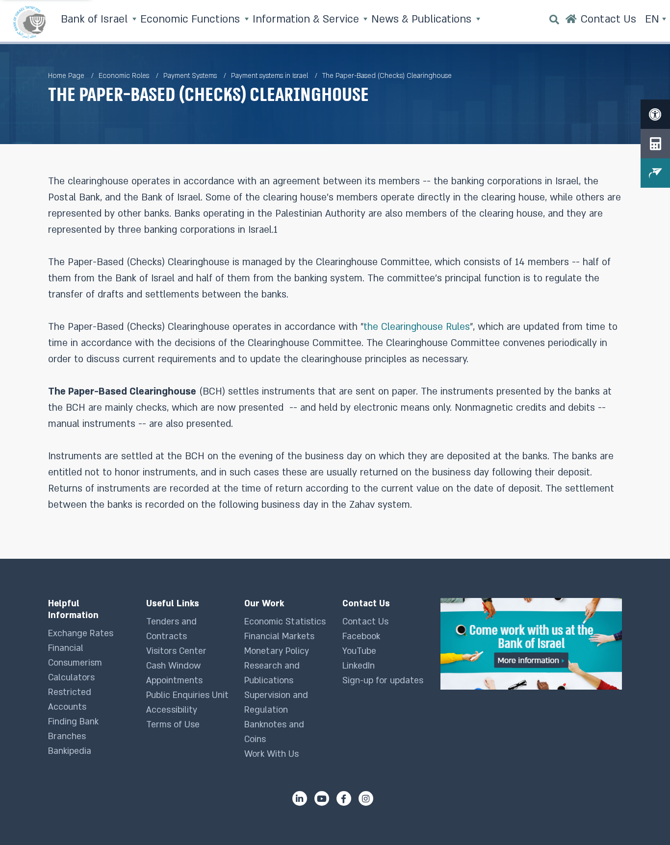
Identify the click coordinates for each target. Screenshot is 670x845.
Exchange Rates (80, 633)
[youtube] (321, 798)
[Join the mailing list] (655, 173)
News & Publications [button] (422, 19)
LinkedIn (358, 665)
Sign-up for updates (382, 680)
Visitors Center (176, 651)
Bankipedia (69, 751)
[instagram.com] (366, 798)
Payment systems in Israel (269, 75)
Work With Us (271, 754)
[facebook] (343, 798)
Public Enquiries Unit (187, 695)
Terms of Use (173, 724)
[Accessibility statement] (655, 114)
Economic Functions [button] (191, 19)
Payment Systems (190, 75)
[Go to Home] (571, 22)
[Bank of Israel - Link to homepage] (29, 22)
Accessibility (171, 710)
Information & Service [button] (307, 19)
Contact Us (365, 621)
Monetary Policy (276, 651)
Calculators (71, 677)
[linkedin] (299, 798)
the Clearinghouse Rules (416, 327)
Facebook (361, 636)
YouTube (359, 651)
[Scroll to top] (643, 818)
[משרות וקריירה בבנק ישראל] (531, 644)
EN (653, 19)
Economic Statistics (285, 621)
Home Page (66, 75)
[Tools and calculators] (655, 143)
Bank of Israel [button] (95, 19)
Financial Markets (279, 636)
